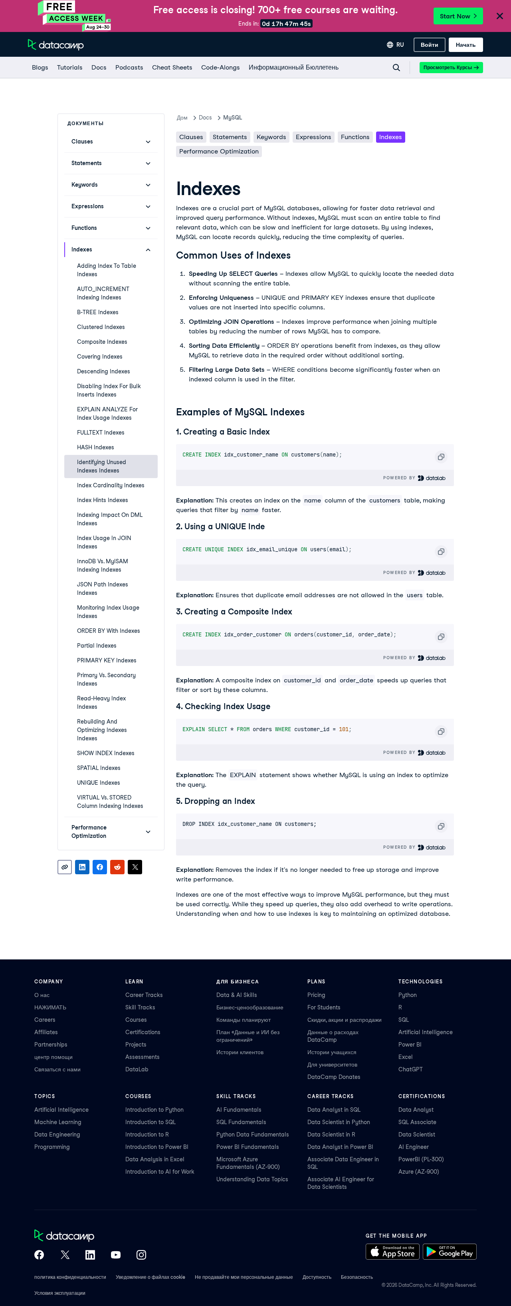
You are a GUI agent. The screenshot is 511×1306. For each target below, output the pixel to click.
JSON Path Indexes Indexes (102, 588)
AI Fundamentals (238, 1110)
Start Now (455, 16)
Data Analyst (416, 1110)
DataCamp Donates (333, 1077)
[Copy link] (64, 867)
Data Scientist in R (331, 1134)
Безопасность (357, 1277)
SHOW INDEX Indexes (106, 753)
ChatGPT (410, 1069)
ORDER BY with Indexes (108, 631)
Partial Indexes (97, 645)
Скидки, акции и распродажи (344, 1020)
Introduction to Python (154, 1110)
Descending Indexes (103, 371)
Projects (136, 1044)
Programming (52, 1147)
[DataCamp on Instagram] (141, 1255)
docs (205, 117)
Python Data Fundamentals (252, 1134)
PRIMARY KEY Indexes (107, 660)
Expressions (313, 137)
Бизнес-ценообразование (249, 1007)
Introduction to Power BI (156, 1147)
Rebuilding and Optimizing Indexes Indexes (102, 730)
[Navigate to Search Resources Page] (396, 67)
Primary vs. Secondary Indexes (106, 679)
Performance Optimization (219, 151)
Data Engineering (57, 1134)
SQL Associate (417, 1122)
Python (407, 995)
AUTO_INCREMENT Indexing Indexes (103, 293)
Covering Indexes (100, 356)
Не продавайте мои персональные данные (244, 1277)
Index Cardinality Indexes (111, 485)
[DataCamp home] (90, 1236)
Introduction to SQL (150, 1122)
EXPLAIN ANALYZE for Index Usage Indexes (107, 413)
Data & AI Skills (236, 995)
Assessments (142, 1057)
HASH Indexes (95, 447)
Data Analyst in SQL (333, 1110)
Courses (136, 1020)
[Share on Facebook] (100, 867)
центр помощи (53, 1057)
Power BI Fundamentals (247, 1147)
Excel (405, 1057)
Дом (182, 117)
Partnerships (50, 1044)
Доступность (317, 1277)
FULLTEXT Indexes (101, 432)
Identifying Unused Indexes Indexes (101, 466)
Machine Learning (57, 1122)
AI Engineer (413, 1147)
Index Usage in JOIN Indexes (104, 542)
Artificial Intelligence (425, 1032)
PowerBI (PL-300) (421, 1159)
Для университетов (332, 1064)
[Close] (500, 16)
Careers (44, 1020)
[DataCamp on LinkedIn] (90, 1255)
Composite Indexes (102, 342)
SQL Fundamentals (241, 1122)
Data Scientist (416, 1134)
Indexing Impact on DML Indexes (110, 519)
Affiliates (46, 1032)
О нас (42, 995)
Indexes (390, 137)
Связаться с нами (57, 1069)
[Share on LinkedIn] (82, 867)
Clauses (191, 137)
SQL (403, 1020)
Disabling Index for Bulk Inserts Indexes (109, 390)
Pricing (316, 995)
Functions (355, 137)
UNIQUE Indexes (98, 783)
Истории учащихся (332, 1052)
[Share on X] (135, 867)
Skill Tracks (140, 1007)
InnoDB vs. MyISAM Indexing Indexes (102, 565)
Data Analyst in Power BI (340, 1147)
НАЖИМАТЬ (50, 1007)
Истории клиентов (239, 1052)
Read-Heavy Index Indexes (101, 702)
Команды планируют (243, 1020)
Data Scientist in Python (338, 1122)
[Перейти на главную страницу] (56, 45)
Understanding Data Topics (252, 1179)
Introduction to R (147, 1134)
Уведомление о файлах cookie (150, 1277)
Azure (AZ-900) (418, 1171)
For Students (324, 1007)
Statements (230, 137)
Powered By (400, 477)
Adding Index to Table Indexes (106, 270)
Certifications (142, 1032)
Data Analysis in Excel (154, 1159)
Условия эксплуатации (59, 1293)
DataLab (137, 1069)
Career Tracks (144, 995)
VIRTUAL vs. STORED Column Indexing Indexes (110, 801)
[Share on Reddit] (117, 867)
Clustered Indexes (101, 327)
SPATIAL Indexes (99, 768)
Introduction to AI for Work (159, 1171)
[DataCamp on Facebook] (39, 1255)
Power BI (410, 1044)
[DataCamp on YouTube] (116, 1255)
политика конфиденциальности (70, 1277)
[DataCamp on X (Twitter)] (64, 1255)
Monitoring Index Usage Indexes (108, 611)
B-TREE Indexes (98, 312)
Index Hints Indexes (102, 500)
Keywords (271, 137)
